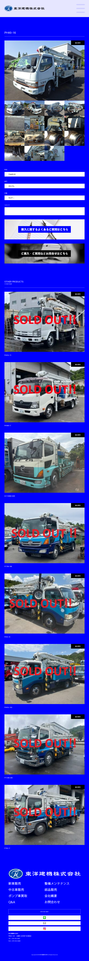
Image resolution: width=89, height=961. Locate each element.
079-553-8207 (44, 912)
